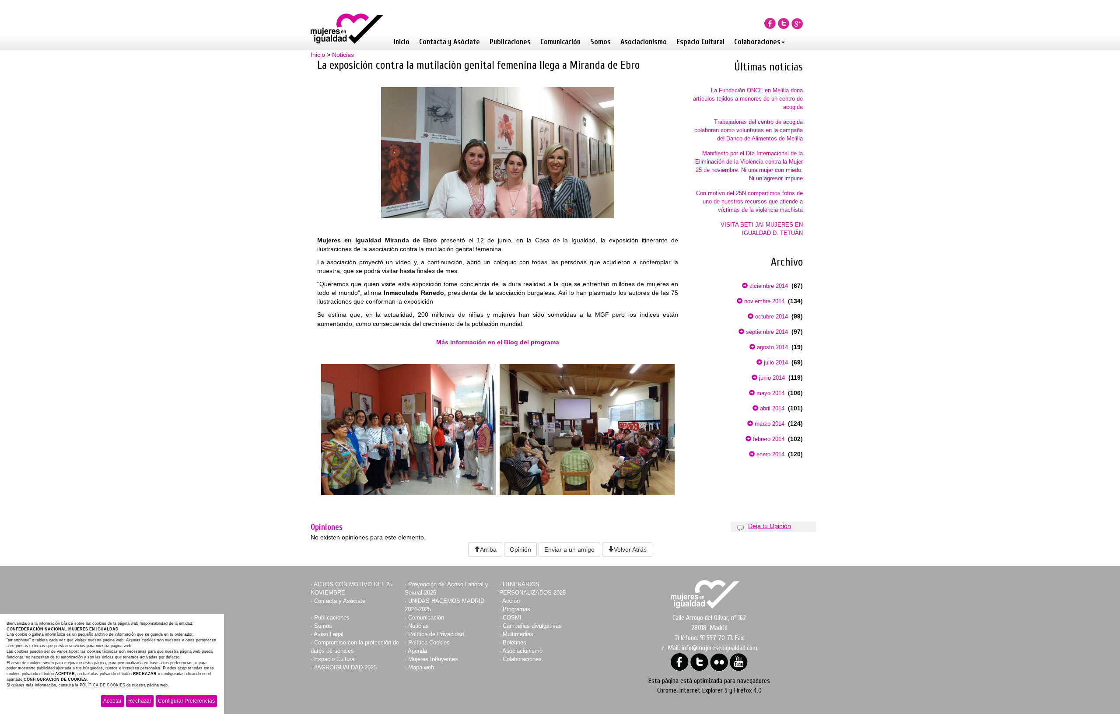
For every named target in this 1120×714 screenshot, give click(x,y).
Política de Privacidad (436, 634)
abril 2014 (771, 408)
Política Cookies (429, 642)
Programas (516, 609)
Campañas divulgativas (532, 626)
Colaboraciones (757, 41)
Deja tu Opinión (769, 525)
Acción (511, 601)
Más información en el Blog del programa (497, 342)
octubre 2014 (770, 316)
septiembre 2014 (766, 332)
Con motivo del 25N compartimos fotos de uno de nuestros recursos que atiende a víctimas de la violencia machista (749, 201)
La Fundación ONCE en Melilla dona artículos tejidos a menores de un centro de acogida (748, 98)
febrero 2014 (767, 439)
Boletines (514, 642)
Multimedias (518, 634)
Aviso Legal (328, 634)
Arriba (488, 549)
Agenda (417, 651)
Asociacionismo (643, 41)
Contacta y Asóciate (449, 41)
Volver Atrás (630, 549)
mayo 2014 (769, 393)
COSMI (512, 617)
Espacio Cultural (700, 41)
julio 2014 (775, 362)
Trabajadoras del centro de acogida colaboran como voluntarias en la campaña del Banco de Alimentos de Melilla (748, 130)
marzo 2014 (768, 423)
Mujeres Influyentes (433, 659)
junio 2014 (771, 377)
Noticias (343, 54)
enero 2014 (769, 454)
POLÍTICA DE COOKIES (102, 685)
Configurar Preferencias (186, 701)
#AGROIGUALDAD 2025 (345, 667)
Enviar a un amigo (569, 549)
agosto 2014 (771, 347)
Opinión (520, 549)
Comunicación (560, 41)
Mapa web (421, 667)
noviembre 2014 (763, 301)
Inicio (402, 41)
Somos (600, 41)
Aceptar (112, 701)
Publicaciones (510, 41)
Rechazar (139, 701)
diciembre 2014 (768, 286)
